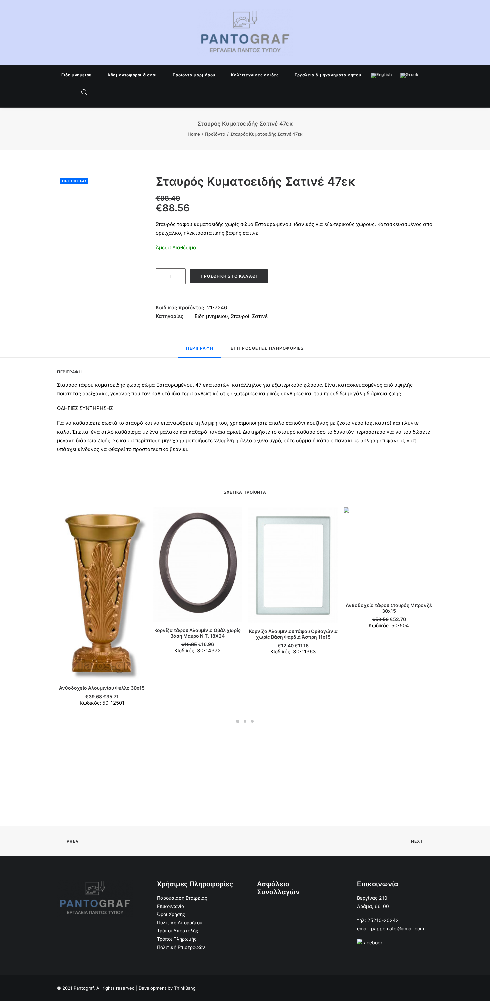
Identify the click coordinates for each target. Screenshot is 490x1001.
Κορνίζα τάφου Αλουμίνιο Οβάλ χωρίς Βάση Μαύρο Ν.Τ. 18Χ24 (197, 633)
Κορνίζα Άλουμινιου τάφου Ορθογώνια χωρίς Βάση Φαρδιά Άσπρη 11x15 (293, 634)
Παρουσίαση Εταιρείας (182, 898)
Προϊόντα (215, 134)
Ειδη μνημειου (76, 74)
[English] (381, 74)
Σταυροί (240, 316)
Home (194, 134)
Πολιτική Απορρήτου (179, 922)
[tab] (199, 351)
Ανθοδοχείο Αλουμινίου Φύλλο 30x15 (102, 688)
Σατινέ (260, 316)
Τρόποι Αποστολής (177, 930)
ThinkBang (185, 988)
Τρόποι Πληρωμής (177, 939)
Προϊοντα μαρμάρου (194, 74)
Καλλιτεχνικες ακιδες (255, 74)
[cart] (97, 93)
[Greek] (409, 74)
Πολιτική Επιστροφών (181, 947)
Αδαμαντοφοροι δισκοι (132, 74)
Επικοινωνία (170, 906)
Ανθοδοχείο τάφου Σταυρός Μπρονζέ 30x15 (389, 608)
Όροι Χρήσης (171, 914)
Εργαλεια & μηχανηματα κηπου (328, 74)
